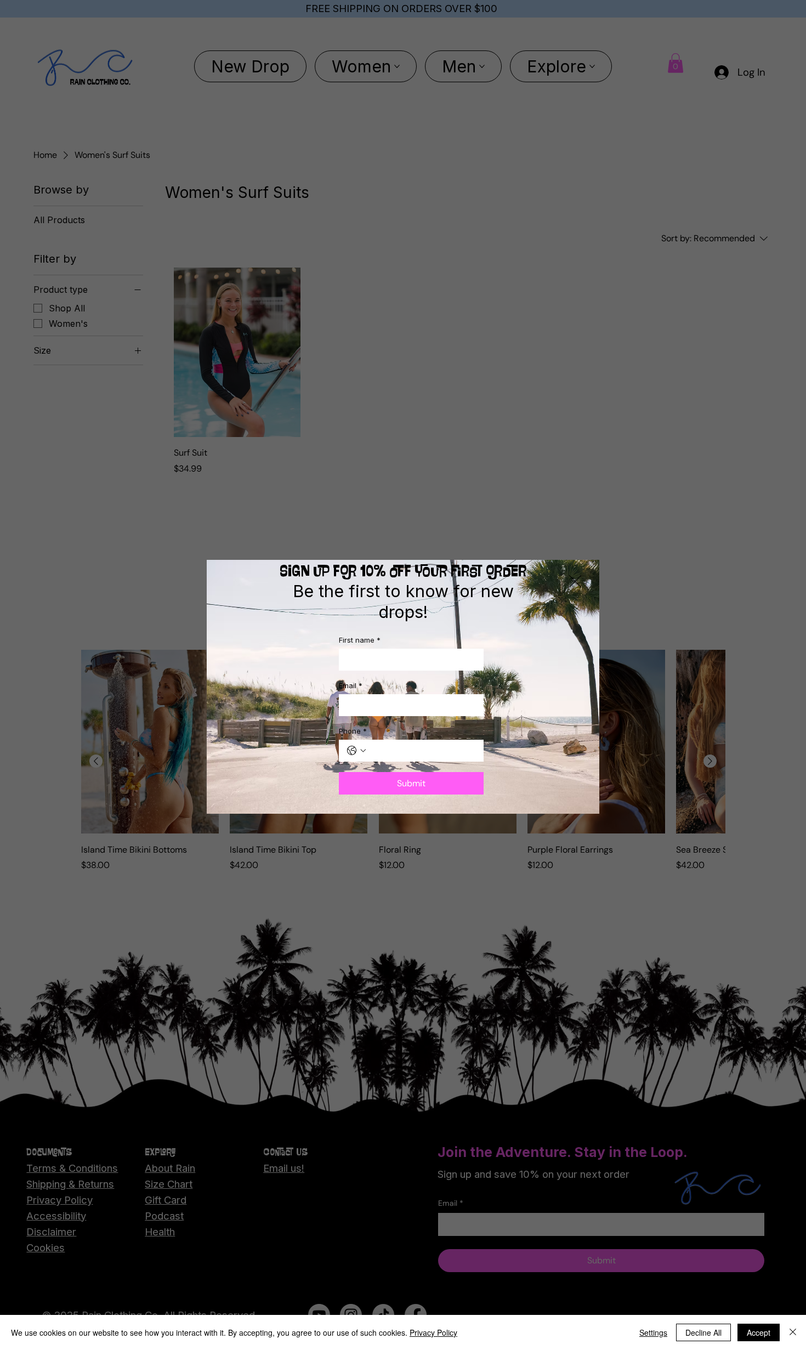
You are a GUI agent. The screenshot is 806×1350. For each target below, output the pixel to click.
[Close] (792, 1332)
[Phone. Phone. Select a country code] (356, 750)
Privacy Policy (433, 1332)
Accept (758, 1332)
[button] (575, 581)
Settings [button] (653, 1332)
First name (360, 640)
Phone (353, 731)
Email (350, 685)
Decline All (703, 1332)
